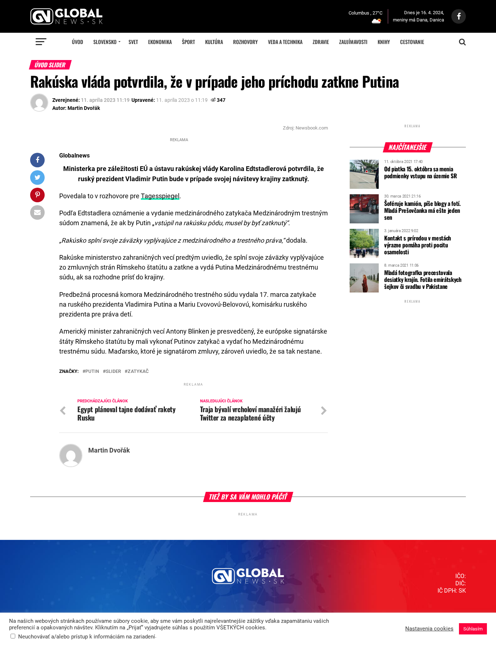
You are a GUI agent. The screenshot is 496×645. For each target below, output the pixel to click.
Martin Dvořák (84, 108)
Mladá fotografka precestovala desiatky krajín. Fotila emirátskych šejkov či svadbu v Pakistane (423, 279)
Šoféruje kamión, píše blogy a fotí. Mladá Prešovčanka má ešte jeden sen (422, 210)
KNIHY (384, 41)
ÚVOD (77, 41)
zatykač (138, 371)
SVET (133, 41)
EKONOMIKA (160, 41)
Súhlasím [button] (473, 629)
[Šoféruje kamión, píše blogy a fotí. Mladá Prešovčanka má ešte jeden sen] (364, 220)
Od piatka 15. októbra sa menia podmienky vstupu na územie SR (420, 172)
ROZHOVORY (245, 41)
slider (113, 371)
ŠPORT (188, 41)
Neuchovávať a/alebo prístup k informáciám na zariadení (86, 636)
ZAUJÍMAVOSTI (353, 41)
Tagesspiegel (160, 196)
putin (92, 371)
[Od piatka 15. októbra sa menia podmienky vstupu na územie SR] (364, 186)
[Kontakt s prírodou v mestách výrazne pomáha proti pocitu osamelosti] (364, 255)
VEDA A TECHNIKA (285, 41)
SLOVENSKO (105, 41)
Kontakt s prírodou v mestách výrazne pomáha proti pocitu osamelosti (417, 245)
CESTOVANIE (412, 41)
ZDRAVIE (321, 41)
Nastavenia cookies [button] (429, 628)
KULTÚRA (214, 41)
